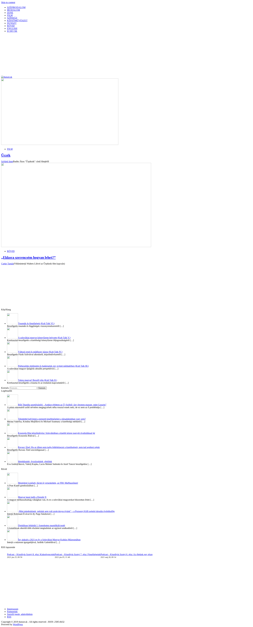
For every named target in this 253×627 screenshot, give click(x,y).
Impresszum (12, 609)
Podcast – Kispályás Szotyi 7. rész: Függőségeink (78, 554)
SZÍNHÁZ (12, 18)
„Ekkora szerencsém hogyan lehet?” (28, 257)
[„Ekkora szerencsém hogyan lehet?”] (76, 246)
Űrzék (5, 155)
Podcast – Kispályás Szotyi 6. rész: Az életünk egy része (127, 554)
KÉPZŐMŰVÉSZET (17, 20)
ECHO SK (12, 31)
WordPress (18, 624)
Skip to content (8, 2)
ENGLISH (12, 28)
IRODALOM (13, 10)
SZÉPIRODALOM (16, 7)
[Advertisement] (89, 55)
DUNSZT (12, 23)
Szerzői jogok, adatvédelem (20, 614)
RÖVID (11, 26)
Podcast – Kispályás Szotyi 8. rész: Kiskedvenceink (31, 554)
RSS (9, 617)
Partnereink (12, 611)
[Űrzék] (59, 144)
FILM (10, 15)
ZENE (10, 12)
